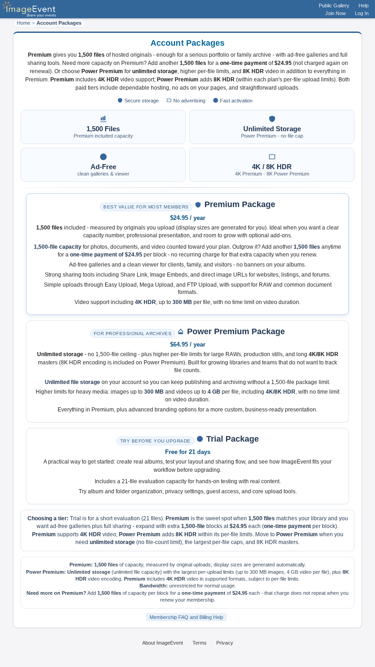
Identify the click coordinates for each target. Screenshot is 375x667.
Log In (362, 13)
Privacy (224, 643)
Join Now (335, 13)
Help (364, 5)
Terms (200, 643)
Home (23, 23)
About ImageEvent (162, 643)
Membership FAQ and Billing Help (186, 617)
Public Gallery (334, 5)
